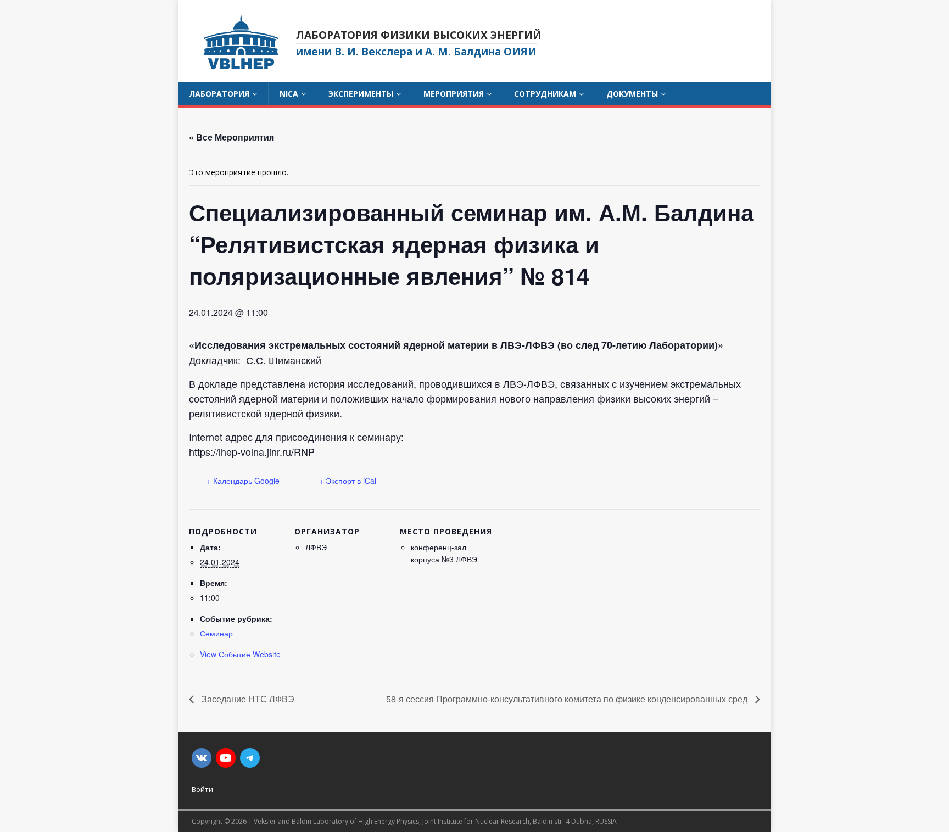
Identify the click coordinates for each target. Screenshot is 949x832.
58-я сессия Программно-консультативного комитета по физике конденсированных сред (568, 699)
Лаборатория (219, 93)
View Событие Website (240, 654)
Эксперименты (360, 93)
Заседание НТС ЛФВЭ (246, 699)
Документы (632, 93)
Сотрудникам (545, 93)
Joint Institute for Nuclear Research (475, 821)
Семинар (216, 633)
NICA (289, 93)
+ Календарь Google (243, 480)
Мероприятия (453, 93)
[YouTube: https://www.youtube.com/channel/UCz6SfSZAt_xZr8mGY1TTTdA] (226, 758)
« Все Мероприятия (231, 137)
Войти (202, 789)
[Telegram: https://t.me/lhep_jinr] (250, 758)
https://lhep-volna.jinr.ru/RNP (252, 451)
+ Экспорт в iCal (347, 480)
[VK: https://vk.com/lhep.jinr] (201, 758)
